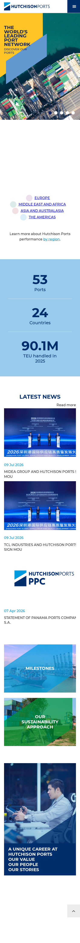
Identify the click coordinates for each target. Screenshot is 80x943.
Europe (42, 198)
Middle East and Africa (42, 204)
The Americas (42, 217)
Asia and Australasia (42, 211)
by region (51, 239)
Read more (66, 405)
